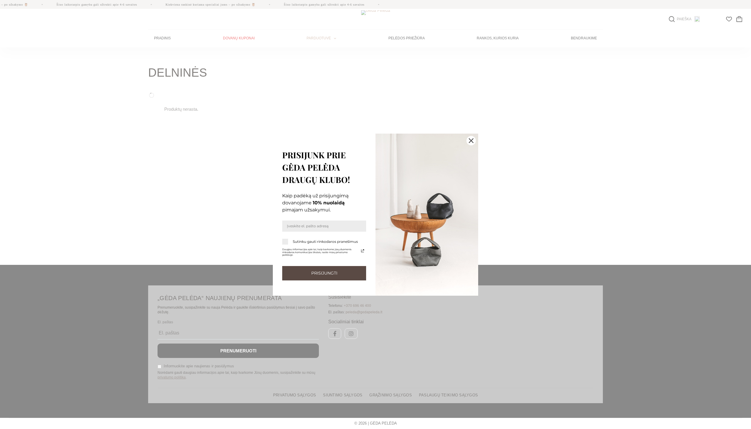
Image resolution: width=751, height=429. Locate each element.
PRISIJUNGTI (324, 273)
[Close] (471, 141)
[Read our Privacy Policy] (362, 250)
